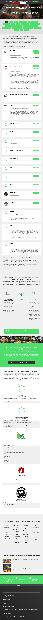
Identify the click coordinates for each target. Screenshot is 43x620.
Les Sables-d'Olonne (26, 526)
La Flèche (16, 534)
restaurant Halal (37, 27)
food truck (30, 21)
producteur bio (37, 23)
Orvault (26, 540)
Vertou (36, 543)
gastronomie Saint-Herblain (7, 610)
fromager (35, 21)
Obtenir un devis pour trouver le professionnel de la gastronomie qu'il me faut (21, 331)
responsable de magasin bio (17, 27)
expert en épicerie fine (23, 21)
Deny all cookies (16, 2)
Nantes (26, 536)
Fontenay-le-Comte (16, 525)
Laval (17, 538)
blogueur (10, 21)
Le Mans (16, 540)
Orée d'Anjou (26, 538)
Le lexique (4, 603)
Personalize (23, 2)
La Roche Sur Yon (17, 536)
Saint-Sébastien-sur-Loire (36, 533)
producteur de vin (35, 25)
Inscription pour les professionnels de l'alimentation (21, 363)
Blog (3, 600)
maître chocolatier (6, 23)
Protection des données (6, 596)
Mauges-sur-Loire (26, 530)
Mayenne (26, 532)
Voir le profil (37, 50)
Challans (7, 534)
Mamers (26, 528)
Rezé (36, 525)
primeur (31, 23)
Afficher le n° (37, 68)
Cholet (7, 543)
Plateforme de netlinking (6, 599)
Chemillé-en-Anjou (7, 541)
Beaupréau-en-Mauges (6, 528)
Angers (7, 525)
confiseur (15, 21)
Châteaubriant (7, 536)
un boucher (26, 30)
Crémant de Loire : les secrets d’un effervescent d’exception (23, 568)
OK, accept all (35, 1)
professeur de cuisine (7, 27)
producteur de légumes (18, 25)
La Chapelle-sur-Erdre (16, 532)
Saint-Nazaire (36, 530)
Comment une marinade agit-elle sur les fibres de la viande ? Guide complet (25, 559)
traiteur (21, 30)
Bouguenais (7, 530)
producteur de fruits (8, 25)
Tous (7, 21)
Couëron (7, 545)
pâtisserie (13, 23)
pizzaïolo (18, 23)
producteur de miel (27, 25)
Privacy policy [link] (28, 2)
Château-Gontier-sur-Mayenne (7, 539)
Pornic (26, 542)
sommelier (16, 30)
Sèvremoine (36, 541)
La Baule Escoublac (16, 529)
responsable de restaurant (28, 27)
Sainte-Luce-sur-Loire (36, 528)
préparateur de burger (25, 23)
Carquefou (7, 532)
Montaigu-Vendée (26, 534)
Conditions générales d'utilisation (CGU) (9, 595)
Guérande (16, 527)
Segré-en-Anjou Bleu (36, 538)
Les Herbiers (17, 542)
